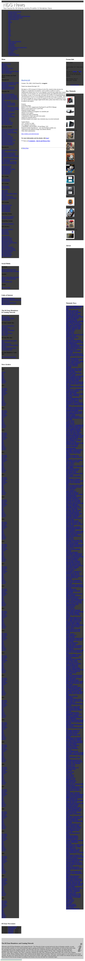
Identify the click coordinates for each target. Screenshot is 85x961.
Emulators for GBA (7, 205)
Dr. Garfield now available (73, 739)
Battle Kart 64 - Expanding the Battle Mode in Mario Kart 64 (74, 425)
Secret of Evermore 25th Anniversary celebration (73, 707)
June (3, 375)
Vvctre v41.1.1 (70, 547)
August (3, 372)
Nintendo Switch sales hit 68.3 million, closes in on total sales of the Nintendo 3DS (74, 797)
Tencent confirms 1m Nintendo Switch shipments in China (74, 376)
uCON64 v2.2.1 (70, 608)
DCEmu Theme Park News (15, 17)
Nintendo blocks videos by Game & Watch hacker (73, 379)
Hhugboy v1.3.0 (70, 779)
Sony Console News (7, 333)
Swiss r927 (69, 773)
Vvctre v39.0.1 (70, 775)
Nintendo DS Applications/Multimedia (8, 86)
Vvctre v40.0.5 (70, 570)
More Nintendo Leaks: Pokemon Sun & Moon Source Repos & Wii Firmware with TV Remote (74, 682)
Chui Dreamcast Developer (9, 357)
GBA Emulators (6, 209)
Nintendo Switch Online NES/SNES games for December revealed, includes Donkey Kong (74, 517)
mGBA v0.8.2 (70, 901)
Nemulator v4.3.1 (71, 769)
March (3, 379)
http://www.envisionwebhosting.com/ (11, 299)
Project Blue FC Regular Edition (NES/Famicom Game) (74, 480)
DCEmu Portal (5, 317)
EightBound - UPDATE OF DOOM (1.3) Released (74, 714)
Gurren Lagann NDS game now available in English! (73, 428)
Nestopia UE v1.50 (71, 568)
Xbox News (5, 334)
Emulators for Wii (6, 121)
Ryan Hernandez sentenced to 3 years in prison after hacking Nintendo (74, 586)
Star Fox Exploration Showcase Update (72, 643)
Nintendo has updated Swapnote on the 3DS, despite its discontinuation (74, 494)
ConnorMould (12, 928)
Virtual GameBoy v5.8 (72, 767)
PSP (9, 23)
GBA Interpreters (6, 211)
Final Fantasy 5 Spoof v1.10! (74, 855)
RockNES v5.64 (70, 764)
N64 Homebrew (6, 173)
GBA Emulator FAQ (7, 138)
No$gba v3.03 (70, 772)
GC (9, 37)
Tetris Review (5, 232)
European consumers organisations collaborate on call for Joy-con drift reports (74, 553)
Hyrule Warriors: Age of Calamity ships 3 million (73, 622)
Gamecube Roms (6, 135)
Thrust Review (5, 234)
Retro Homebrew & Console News (17, 47)
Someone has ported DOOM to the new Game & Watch (74, 625)
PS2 (9, 28)
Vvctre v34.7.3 (70, 907)
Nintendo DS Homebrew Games (10, 82)
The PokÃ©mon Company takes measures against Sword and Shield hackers (74, 342)
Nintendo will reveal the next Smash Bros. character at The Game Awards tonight (74, 542)
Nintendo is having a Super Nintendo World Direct (73, 498)
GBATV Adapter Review (8, 248)
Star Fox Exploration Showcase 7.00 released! (73, 505)
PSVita (10, 22)
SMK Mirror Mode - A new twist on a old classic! (74, 508)
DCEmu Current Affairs (14, 14)
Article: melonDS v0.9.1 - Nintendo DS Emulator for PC (74, 417)
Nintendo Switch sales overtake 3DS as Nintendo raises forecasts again (73, 312)
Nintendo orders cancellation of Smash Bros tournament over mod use (74, 647)
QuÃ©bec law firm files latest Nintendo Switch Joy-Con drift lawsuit (74, 355)
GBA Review (5, 245)
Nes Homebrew (6, 188)
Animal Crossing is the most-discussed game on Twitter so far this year (74, 864)
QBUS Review (6, 69)
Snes (9, 34)
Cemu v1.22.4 (70, 333)
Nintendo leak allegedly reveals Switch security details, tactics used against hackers (74, 437)
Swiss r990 (69, 419)
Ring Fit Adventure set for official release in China (73, 824)
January (4, 382)
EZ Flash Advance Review (9, 250)
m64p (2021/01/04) (71, 392)
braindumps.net (6, 301)
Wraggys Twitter (6, 287)
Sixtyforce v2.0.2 (70, 778)
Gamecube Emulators (7, 141)
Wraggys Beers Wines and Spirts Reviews (19, 16)
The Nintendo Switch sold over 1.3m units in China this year (74, 545)
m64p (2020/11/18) (71, 635)
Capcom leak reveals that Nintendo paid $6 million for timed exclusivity (74, 528)
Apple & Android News (8, 325)
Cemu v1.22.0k (70, 637)
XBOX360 (11, 44)
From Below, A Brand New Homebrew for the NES (73, 572)
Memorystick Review (7, 241)
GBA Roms (5, 67)
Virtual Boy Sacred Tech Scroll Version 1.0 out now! (75, 857)
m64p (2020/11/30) (71, 589)
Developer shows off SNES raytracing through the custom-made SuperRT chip (74, 512)
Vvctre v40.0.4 (70, 607)
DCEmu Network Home (14, 11)
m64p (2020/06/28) (71, 905)
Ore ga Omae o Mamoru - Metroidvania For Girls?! (73, 561)
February (4, 381)
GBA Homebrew (6, 206)
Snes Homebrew (6, 180)
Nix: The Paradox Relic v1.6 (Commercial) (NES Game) (74, 809)
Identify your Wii (6, 101)
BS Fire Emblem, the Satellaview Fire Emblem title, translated (74, 821)
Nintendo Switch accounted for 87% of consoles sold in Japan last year (75, 383)
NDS (9, 31)
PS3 (9, 26)
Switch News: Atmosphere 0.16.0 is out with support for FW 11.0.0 (74, 582)
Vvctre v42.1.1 (70, 463)
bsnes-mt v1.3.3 (70, 766)
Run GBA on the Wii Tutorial (9, 97)
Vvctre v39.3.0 (70, 634)
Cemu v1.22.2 (70, 464)
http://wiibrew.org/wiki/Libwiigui (30, 134)
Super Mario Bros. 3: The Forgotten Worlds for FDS (73, 894)
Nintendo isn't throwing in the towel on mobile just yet (74, 860)
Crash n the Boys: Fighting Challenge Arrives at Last (73, 827)
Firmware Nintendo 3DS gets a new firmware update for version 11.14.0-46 (75, 671)
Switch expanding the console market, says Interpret (74, 359)
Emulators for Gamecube (8, 143)
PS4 (9, 25)
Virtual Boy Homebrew (8, 223)
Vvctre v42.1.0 (70, 489)
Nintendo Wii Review (7, 122)
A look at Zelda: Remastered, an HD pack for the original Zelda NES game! (74, 677)
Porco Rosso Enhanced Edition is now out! (72, 746)
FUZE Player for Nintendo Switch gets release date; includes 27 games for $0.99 (73, 432)
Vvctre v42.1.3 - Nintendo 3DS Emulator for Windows (74, 390)
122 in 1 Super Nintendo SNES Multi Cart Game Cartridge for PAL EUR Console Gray (75, 601)
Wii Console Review (7, 124)
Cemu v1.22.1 (70, 539)
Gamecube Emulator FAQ (8, 140)
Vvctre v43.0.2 (70, 339)
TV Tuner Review (6, 253)
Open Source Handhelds (14, 41)
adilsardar (10, 933)
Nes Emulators (5, 186)
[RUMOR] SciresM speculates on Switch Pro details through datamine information (74, 409)
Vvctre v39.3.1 (70, 628)
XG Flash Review (6, 256)
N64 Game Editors (6, 170)
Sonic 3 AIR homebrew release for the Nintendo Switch (74, 345)
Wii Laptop (4, 106)
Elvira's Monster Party (72, 712)
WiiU (9, 40)
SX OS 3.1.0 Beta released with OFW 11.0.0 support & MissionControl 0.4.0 (75, 558)
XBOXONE (11, 46)
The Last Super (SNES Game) (74, 485)
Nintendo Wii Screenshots (8, 104)
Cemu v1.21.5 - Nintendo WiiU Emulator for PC (74, 784)
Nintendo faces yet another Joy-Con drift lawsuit (73, 664)
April (3, 378)
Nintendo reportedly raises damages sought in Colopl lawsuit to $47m (73, 328)
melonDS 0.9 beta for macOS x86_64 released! (74, 594)
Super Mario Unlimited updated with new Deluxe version (73, 614)
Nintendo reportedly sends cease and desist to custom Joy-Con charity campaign (74, 565)
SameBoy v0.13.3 (71, 904)
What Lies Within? (71, 744)
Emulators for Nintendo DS (9, 84)
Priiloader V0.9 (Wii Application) (71, 697)
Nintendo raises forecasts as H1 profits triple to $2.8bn (75, 804)
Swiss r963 (69, 674)
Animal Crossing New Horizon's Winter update (73, 667)
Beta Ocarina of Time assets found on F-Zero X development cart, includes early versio (74, 350)
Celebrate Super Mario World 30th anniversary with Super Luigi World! (74, 640)
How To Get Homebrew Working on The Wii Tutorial (9, 95)
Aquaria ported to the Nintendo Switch (72, 604)
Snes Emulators (6, 179)
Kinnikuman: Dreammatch (73, 738)
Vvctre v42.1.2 (70, 420)
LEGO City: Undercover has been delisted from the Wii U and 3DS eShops (74, 413)
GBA (9, 35)
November (4, 390)
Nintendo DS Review (7, 68)
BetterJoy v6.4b (70, 782)
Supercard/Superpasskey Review (10, 71)
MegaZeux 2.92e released (73, 818)
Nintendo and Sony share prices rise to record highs (73, 500)
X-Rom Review (6, 236)
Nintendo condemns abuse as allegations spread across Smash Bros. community (74, 889)
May (3, 376)
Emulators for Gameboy (8, 216)
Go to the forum (75, 85)
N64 (9, 32)
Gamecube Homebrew (7, 144)
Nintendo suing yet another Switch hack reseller (73, 659)
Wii (9, 38)
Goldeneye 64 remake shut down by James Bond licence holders (74, 873)
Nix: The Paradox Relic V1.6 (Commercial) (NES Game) (74, 689)
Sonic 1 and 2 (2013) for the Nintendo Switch (74, 373)
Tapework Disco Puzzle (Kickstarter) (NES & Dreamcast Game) (72, 470)
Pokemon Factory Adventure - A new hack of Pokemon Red (74, 741)
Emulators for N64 (6, 166)
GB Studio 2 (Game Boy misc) (74, 816)
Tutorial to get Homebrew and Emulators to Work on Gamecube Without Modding (9, 131)
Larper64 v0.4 (70, 331)
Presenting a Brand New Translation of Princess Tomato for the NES (73, 732)
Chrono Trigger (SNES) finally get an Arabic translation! (74, 362)
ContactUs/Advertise (13, 55)
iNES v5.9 (69, 770)
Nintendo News (6, 328)
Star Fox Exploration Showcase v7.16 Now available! (72, 366)
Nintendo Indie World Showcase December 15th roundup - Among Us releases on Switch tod (74, 523)
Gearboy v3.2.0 (70, 423)
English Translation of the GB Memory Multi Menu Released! (74, 842)
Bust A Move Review (7, 229)
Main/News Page (6, 64)
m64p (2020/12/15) (71, 491)
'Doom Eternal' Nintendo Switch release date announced (74, 610)
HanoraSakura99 (12, 927)
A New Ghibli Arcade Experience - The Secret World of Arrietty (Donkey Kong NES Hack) (75, 753)
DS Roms (4, 65)
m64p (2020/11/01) (71, 781)
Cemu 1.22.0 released (72, 662)
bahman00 (11, 931)
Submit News (11, 53)
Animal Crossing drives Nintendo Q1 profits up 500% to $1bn (74, 868)
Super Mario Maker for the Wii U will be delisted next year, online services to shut (74, 619)
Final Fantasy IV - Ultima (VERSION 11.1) (73, 847)
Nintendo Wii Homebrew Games (10, 109)
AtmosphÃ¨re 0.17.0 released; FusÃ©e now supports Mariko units (74, 404)
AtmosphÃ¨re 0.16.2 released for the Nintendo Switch (74, 460)
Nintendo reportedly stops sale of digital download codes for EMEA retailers (74, 885)
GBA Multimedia (6, 208)
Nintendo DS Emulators (8, 88)
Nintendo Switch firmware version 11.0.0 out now (73, 597)
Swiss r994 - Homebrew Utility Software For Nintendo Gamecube (74, 395)
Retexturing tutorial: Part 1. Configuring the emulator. (9, 153)
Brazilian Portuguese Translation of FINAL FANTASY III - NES (72, 837)
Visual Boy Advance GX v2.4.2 (74, 334)
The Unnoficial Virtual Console (10, 107)
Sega (9, 20)
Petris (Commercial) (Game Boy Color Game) (73, 487)
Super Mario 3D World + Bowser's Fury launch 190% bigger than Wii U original (74, 324)
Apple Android (12, 43)
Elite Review (5, 231)
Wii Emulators (5, 119)
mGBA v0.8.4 (70, 776)
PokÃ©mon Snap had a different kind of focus (73, 876)
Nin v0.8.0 (69, 579)
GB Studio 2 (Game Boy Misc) (74, 692)
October (4, 391)
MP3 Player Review (7, 254)
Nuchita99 (11, 930)
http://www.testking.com (8, 298)
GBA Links (5, 190)
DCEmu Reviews (13, 49)
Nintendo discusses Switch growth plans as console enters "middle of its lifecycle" (74, 317)
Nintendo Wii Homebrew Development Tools (8, 114)
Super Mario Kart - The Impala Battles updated (73, 850)
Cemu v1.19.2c (70, 900)
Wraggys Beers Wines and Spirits (10, 271)
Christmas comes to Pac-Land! (74, 503)
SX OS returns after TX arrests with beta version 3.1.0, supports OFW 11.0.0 (74, 576)
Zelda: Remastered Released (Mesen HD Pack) (74, 717)
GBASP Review (6, 244)
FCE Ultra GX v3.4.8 (72, 337)
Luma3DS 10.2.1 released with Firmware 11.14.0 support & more (74, 652)
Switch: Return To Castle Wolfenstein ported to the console (73, 631)
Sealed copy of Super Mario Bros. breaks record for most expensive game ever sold (74, 880)
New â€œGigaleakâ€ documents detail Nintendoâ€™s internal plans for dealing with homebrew (74, 449)
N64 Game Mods (6, 172)
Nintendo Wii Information (8, 103)
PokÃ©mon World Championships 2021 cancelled (74, 320)
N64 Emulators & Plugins (8, 169)
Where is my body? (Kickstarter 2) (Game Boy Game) (73, 813)
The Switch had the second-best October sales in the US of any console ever (74, 701)
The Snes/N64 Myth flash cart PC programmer (9, 159)
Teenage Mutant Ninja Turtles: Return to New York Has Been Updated (75, 721)
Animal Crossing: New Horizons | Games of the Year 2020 (74, 457)
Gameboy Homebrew (7, 218)
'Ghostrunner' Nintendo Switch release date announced (74, 793)
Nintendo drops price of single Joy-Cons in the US (74, 801)
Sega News (5, 327)
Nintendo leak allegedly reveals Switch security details (74, 443)
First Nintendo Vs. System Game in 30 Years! (73, 440)
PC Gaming (11, 50)
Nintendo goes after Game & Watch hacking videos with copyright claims (74, 370)
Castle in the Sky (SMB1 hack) (74, 845)
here (47, 138)
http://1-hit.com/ (6, 304)
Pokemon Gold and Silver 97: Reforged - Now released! (74, 762)
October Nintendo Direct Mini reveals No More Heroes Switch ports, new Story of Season (74, 789)
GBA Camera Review (7, 247)
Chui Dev (10, 52)
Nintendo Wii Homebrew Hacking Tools (8, 117)
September (4, 393)
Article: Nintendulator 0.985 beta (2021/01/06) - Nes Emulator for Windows (74, 400)
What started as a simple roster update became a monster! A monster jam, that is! (75, 533)
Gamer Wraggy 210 (13, 19)
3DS (9, 29)
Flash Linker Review (7, 251)
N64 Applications (6, 167)
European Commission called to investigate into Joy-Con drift (74, 308)
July (3, 373)
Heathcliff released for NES (73, 760)
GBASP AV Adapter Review (9, 242)
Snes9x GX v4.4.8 (71, 892)
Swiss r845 (69, 902)
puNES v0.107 (70, 422)
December (4, 388)
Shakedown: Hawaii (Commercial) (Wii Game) (73, 686)
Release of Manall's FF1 (73, 908)
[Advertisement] (33, 67)
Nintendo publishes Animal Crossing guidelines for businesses (73, 656)
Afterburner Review (7, 238)
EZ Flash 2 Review (7, 239)
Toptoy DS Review (7, 72)
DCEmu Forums (12, 13)
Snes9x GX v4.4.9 (71, 336)
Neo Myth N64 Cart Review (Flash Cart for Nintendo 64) (9, 162)
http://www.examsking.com (9, 302)
